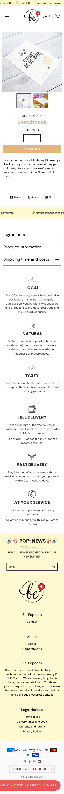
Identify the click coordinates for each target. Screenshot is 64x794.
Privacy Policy (32, 731)
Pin (50, 197)
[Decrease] (26, 138)
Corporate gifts (32, 649)
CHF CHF (42, 769)
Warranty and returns (32, 726)
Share (35, 197)
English (16, 769)
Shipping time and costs (26, 259)
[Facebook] (29, 761)
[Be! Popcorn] (32, 16)
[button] (51, 16)
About (32, 644)
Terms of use (32, 717)
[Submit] (54, 567)
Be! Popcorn (36, 776)
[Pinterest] (34, 761)
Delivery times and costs (32, 721)
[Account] (45, 16)
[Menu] (7, 16)
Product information (22, 247)
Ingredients (14, 234)
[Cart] (58, 16)
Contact (32, 621)
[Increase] (38, 138)
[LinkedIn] (39, 761)
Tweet (17, 197)
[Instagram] (24, 761)
